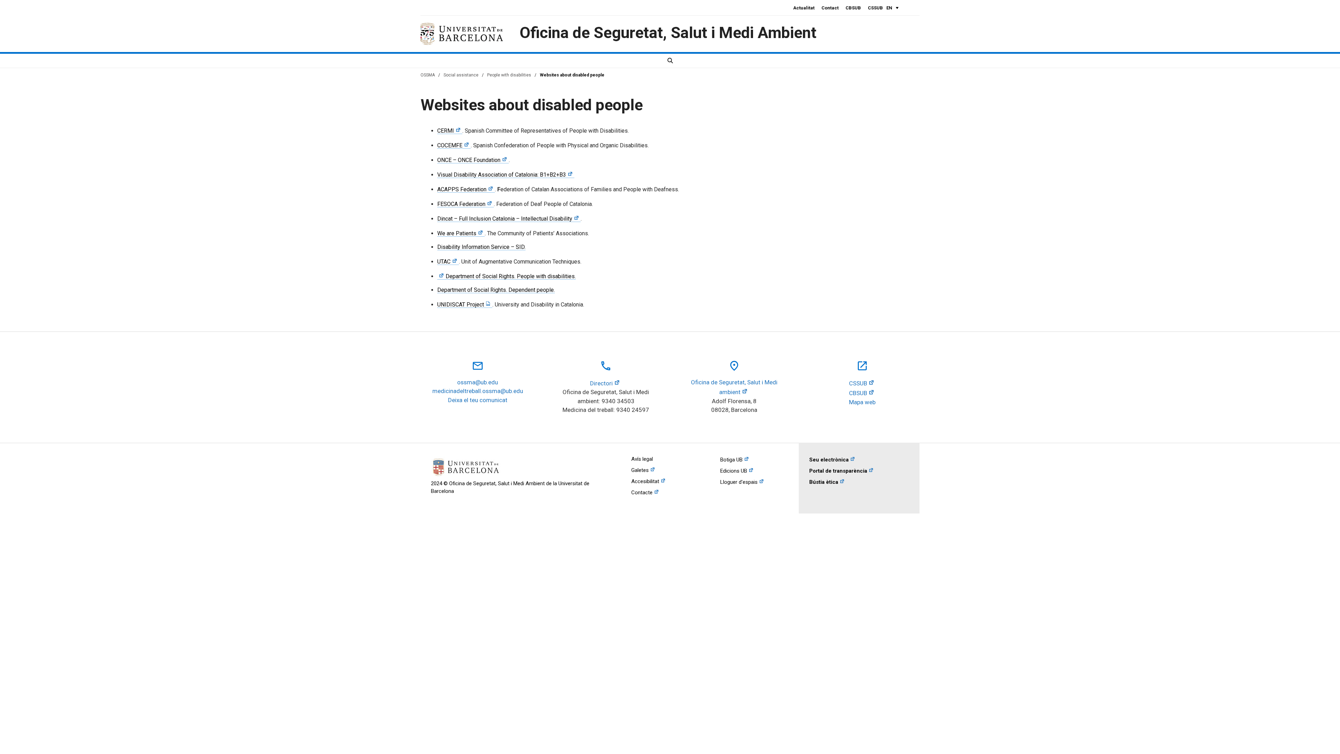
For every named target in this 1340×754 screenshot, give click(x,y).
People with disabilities (509, 75)
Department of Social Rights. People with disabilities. (511, 276)
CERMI (445, 130)
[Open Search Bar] (670, 61)
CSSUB (875, 7)
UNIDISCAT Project (460, 304)
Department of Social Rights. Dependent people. (496, 290)
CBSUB (853, 7)
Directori (601, 383)
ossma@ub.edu (477, 382)
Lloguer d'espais (739, 482)
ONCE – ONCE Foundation (468, 160)
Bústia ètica (823, 482)
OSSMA (427, 75)
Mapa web (862, 402)
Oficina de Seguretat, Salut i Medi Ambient (668, 32)
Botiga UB (731, 460)
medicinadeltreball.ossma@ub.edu (477, 390)
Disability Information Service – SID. (481, 247)
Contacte (642, 492)
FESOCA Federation (461, 204)
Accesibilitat (645, 481)
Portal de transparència (838, 471)
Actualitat (803, 7)
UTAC (444, 261)
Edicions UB (733, 471)
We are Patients (456, 233)
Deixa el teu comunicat (477, 400)
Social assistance (461, 75)
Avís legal (642, 459)
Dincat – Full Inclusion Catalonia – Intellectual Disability (504, 218)
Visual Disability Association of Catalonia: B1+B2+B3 (501, 174)
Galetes (640, 470)
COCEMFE (449, 145)
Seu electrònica (829, 460)
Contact (830, 7)
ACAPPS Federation (461, 189)
